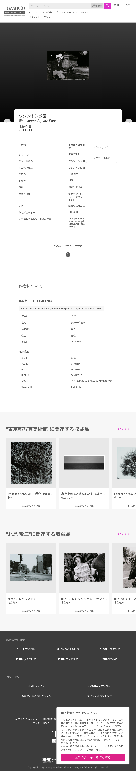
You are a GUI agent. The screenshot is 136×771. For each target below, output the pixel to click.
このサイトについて (26, 718)
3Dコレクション (36, 12)
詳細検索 (97, 5)
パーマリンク (101, 147)
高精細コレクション (55, 12)
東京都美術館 (109, 659)
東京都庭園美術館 (68, 659)
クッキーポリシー (42, 723)
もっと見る (120, 428)
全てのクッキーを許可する (93, 757)
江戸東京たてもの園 (68, 648)
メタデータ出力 (101, 158)
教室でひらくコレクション (80, 12)
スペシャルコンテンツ (39, 17)
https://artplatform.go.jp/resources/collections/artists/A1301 (73, 308)
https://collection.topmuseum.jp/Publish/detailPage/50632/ (77, 222)
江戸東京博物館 (26, 648)
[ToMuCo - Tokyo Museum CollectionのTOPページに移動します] (14, 11)
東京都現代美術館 (26, 659)
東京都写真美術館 (110, 648)
